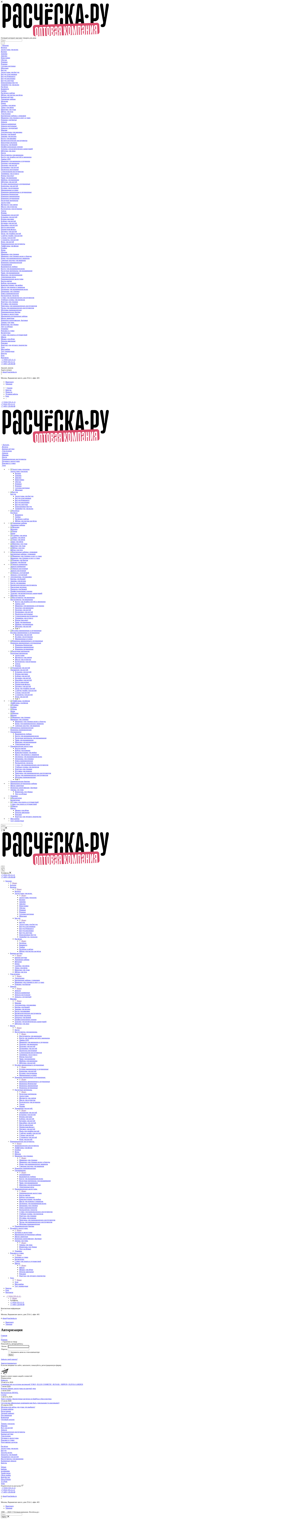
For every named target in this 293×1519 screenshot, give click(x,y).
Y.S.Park (4, 1481)
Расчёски (22, 943)
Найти (4, 1517)
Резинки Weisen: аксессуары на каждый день (18, 1388)
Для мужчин (19, 978)
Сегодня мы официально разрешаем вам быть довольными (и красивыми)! (30, 1403)
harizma (4, 1469)
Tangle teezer (6, 1473)
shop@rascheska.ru (10, 372)
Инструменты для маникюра (30, 1036)
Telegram (8, 384)
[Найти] (3, 42)
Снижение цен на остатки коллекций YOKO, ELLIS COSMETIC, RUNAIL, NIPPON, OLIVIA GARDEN (42, 1384)
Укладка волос (6, 1453)
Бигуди (22, 922)
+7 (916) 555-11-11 (8, 360)
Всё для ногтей (7, 1428)
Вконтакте (9, 382)
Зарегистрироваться (8, 1363)
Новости (4, 1380)
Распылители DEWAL (9, 1393)
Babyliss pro (5, 1477)
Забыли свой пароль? (9, 1359)
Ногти (17, 1030)
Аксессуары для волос (28, 898)
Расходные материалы (28, 1094)
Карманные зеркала (8, 1461)
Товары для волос (8, 1424)
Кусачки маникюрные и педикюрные (33, 1069)
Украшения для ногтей (28, 1112)
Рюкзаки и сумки (21, 1257)
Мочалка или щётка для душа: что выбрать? (18, 1407)
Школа (21, 1268)
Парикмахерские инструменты (27, 1146)
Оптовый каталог (8, 1419)
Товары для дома (25, 1245)
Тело (16, 1282)
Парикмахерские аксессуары (30, 1193)
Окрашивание (24, 1175)
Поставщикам (6, 1415)
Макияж (18, 1003)
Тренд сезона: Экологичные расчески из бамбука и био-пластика (26, 1399)
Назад (14, 883)
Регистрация (6, 1411)
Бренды (4, 1463)
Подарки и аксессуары (23, 1232)
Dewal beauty (6, 1479)
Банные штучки (21, 957)
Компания (5, 1417)
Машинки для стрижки (28, 1160)
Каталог (13, 885)
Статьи (3, 1395)
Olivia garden (6, 1475)
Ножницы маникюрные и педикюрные (34, 1081)
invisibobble (5, 1471)
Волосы (18, 891)
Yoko (3, 1484)
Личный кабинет (7, 1413)
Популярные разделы (9, 1442)
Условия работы (7, 1409)
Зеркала (18, 991)
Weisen (3, 1467)
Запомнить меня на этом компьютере (25, 1352)
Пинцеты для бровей (9, 1455)
